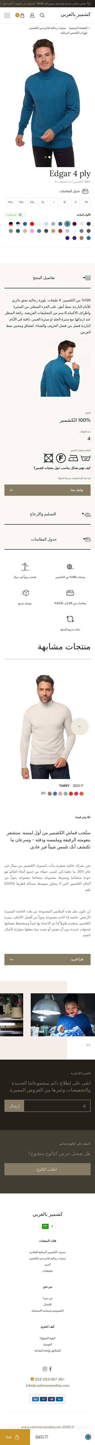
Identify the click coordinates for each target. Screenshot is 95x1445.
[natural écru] (39, 223)
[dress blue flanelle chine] (17, 223)
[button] (79, 726)
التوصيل (47, 1344)
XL (43, 202)
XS (86, 202)
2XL (32, 202)
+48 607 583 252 (50, 1379)
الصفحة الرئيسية (78, 27)
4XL (10, 202)
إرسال (14, 1105)
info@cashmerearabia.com (47, 1385)
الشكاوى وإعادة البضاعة (47, 1350)
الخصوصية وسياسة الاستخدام (48, 1310)
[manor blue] (67, 223)
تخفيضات (47, 1270)
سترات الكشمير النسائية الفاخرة (48, 1252)
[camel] (53, 230)
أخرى (47, 1264)
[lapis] (60, 238)
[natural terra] (81, 238)
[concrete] (53, 223)
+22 (44, 793)
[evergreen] (17, 230)
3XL (21, 202)
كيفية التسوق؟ (47, 1338)
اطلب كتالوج (46, 1169)
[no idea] (81, 223)
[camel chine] (10, 230)
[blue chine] (39, 230)
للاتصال (48, 1304)
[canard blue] (88, 238)
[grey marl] (81, 230)
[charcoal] (88, 230)
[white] (74, 230)
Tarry (64, 785)
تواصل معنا (77, 490)
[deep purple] (74, 238)
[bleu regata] (67, 238)
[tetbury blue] (60, 223)
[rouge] (32, 223)
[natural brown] (25, 230)
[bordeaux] (74, 223)
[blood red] (60, 230)
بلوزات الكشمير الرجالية (74, 32)
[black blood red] (10, 223)
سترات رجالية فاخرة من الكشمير (47, 27)
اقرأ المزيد (77, 959)
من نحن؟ (47, 1298)
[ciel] (46, 223)
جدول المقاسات (70, 191)
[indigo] (88, 223)
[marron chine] (46, 230)
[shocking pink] (32, 230)
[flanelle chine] (67, 230)
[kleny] (25, 223)
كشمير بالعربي (76, 15)
